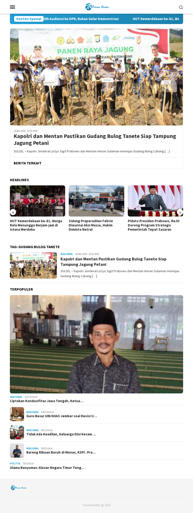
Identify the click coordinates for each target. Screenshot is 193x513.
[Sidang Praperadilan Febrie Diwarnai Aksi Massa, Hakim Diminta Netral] (96, 201)
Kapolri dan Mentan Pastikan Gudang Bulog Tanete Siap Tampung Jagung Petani (95, 139)
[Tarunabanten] (96, 6)
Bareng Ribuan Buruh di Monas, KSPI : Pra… (61, 452)
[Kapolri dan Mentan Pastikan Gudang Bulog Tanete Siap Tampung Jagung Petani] (96, 76)
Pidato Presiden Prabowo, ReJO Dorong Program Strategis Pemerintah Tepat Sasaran (154, 225)
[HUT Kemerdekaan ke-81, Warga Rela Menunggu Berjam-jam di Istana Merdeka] (37, 201)
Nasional (66, 254)
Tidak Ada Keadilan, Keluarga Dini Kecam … (61, 434)
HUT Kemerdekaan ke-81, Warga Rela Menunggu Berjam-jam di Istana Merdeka (36, 225)
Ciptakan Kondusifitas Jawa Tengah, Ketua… (46, 401)
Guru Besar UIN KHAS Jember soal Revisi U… (61, 416)
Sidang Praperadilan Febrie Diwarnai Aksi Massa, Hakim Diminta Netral (91, 225)
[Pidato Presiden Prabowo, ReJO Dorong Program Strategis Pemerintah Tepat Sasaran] (155, 201)
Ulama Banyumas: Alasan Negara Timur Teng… (47, 468)
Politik (15, 463)
